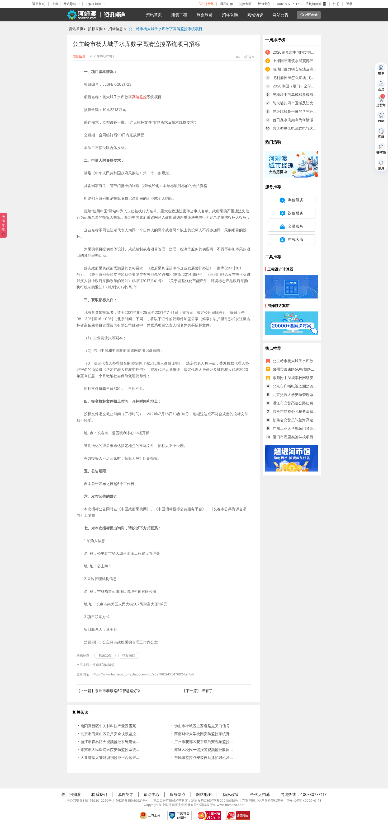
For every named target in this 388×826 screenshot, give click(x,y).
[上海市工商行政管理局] (150, 815)
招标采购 (230, 14)
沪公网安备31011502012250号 (89, 800)
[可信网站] (209, 815)
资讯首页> (77, 28)
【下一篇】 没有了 (197, 690)
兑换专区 (245, 4)
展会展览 (204, 14)
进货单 (209, 4)
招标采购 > (97, 28)
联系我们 (99, 794)
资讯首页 (154, 14)
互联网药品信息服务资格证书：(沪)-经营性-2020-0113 (281, 800)
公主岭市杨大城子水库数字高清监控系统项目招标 (169, 28)
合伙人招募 (260, 794)
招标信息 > (117, 28)
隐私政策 (231, 794)
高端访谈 (255, 14)
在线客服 (296, 239)
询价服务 (296, 199)
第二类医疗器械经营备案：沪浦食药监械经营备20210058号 (195, 800)
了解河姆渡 (93, 4)
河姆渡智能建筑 (103, 665)
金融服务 (296, 226)
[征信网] (179, 815)
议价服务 (296, 213)
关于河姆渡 (71, 794)
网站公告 (280, 14)
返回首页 (38, 4)
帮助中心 (264, 4)
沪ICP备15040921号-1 (132, 800)
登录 (349, 4)
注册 (336, 4)
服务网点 (178, 794)
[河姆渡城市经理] (291, 164)
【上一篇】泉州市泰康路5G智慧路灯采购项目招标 (118, 690)
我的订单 (226, 4)
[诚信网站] (238, 815)
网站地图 (204, 794)
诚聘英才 (125, 794)
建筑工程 (179, 14)
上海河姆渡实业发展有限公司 (182, 805)
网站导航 (69, 4)
